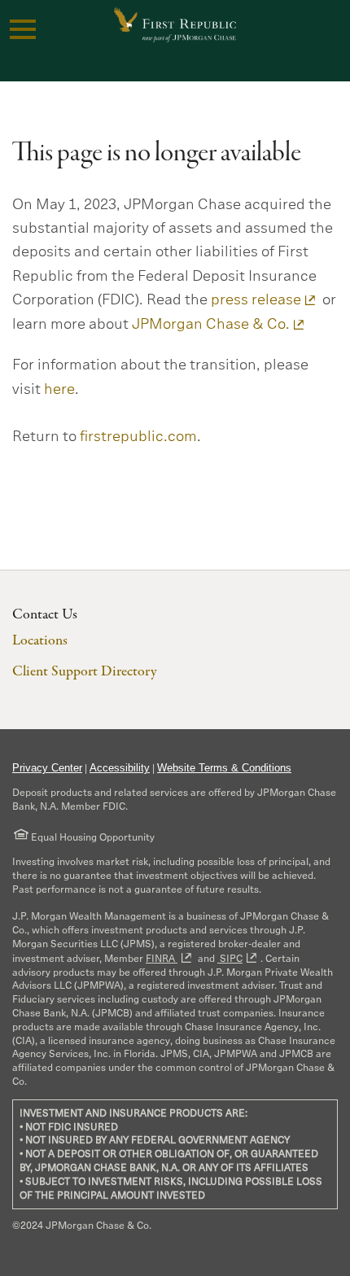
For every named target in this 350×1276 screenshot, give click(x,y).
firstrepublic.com (138, 436)
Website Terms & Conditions (224, 768)
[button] (23, 29)
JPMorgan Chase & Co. (211, 324)
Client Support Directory (84, 672)
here (59, 389)
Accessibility (120, 768)
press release (256, 299)
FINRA (161, 958)
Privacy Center (47, 768)
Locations (40, 641)
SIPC (230, 958)
